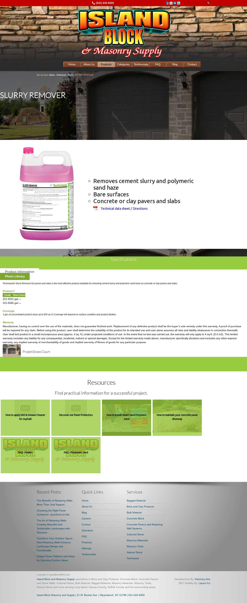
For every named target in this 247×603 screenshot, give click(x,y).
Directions (87, 530)
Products (106, 64)
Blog (175, 64)
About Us (89, 64)
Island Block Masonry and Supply (56, 595)
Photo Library (15, 276)
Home (72, 64)
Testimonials (141, 64)
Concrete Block (135, 518)
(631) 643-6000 (105, 2)
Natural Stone (134, 552)
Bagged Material (136, 500)
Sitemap (86, 548)
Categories (123, 64)
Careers (86, 518)
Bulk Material (134, 512)
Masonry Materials (137, 540)
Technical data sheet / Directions (124, 208)
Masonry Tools (135, 546)
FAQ (158, 64)
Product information (19, 271)
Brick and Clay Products (140, 506)
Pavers (70, 74)
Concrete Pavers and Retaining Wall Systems (145, 526)
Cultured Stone (135, 534)
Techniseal (61, 74)
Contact (192, 64)
